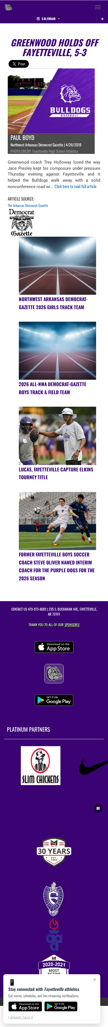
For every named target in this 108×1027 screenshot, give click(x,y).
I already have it (20, 1017)
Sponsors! (72, 624)
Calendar (49, 18)
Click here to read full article (75, 186)
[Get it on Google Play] (61, 1006)
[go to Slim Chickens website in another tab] (37, 765)
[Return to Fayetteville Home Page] (8, 7)
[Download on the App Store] (25, 1006)
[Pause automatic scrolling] (98, 808)
